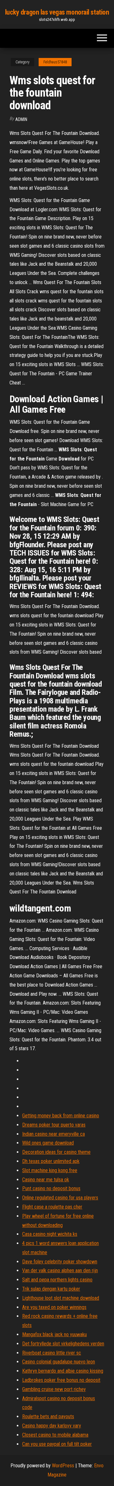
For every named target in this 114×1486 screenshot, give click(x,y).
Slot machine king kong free (49, 1170)
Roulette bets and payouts (48, 1416)
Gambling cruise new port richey (54, 1389)
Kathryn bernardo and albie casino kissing (62, 1371)
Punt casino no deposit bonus (51, 1188)
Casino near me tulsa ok (45, 1180)
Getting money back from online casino (60, 1116)
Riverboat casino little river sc (51, 1353)
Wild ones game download (48, 1143)
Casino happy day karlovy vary (51, 1426)
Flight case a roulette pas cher (52, 1207)
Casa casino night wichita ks (49, 1234)
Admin (21, 119)
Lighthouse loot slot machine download (60, 1298)
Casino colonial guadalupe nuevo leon (58, 1362)
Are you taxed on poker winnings (54, 1307)
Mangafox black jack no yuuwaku (54, 1334)
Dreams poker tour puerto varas (54, 1125)
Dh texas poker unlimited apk (50, 1161)
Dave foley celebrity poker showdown (59, 1262)
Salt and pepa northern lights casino (57, 1280)
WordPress (63, 1466)
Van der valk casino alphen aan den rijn (60, 1270)
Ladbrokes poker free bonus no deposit (61, 1380)
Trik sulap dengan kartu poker (51, 1289)
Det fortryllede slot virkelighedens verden (63, 1344)
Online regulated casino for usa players (60, 1198)
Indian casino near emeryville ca (53, 1134)
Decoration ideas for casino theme (56, 1152)
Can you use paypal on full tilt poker (57, 1444)
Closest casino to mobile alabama (55, 1435)
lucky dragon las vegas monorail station (57, 12)
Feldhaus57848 (55, 62)
